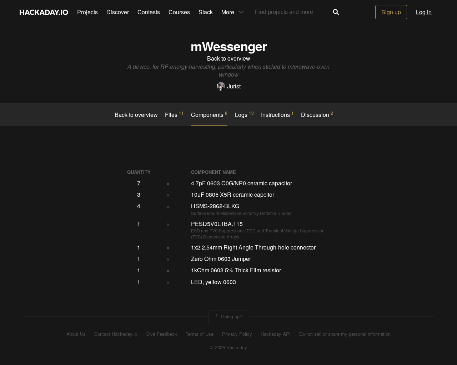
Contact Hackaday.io (115, 334)
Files (174, 114)
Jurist (234, 86)
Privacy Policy (237, 334)
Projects (87, 12)
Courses (179, 12)
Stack (206, 12)
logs (244, 114)
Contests (148, 12)
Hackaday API (276, 334)
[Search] (336, 12)
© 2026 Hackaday (228, 347)
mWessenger (229, 45)
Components (209, 114)
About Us (76, 334)
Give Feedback (161, 334)
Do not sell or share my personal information (345, 334)
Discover (117, 12)
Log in (424, 12)
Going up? (231, 316)
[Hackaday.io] (44, 12)
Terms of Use (200, 334)
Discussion (317, 114)
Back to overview (228, 58)
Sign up (391, 12)
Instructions (277, 114)
